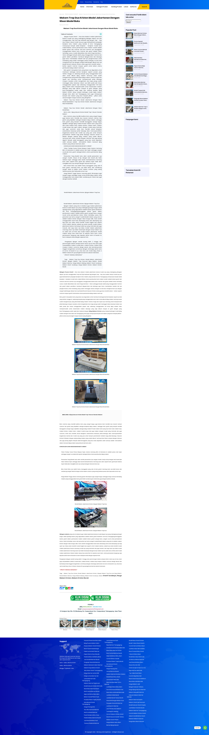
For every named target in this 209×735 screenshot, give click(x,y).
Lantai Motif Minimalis (112, 679)
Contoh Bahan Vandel (112, 658)
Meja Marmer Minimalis (135, 670)
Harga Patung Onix (89, 707)
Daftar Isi (133, 7)
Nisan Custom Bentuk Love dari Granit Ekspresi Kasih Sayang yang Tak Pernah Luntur (140, 50)
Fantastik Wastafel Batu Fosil (114, 689)
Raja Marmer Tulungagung (114, 645)
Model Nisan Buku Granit (113, 677)
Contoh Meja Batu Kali (135, 676)
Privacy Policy (88, 2)
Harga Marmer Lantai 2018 (91, 673)
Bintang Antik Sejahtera (104, 732)
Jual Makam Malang (112, 711)
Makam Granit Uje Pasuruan (137, 702)
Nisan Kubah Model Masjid (91, 648)
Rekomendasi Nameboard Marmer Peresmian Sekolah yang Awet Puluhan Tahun (140, 58)
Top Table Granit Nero (135, 673)
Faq (102, 2)
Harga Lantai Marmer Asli (91, 676)
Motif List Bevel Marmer (90, 712)
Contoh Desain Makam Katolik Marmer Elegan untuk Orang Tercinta (141, 75)
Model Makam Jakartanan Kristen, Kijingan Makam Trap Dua (82, 192)
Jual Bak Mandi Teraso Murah (114, 698)
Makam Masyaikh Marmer (136, 692)
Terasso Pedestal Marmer (91, 723)
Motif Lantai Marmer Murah (92, 691)
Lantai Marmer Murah (112, 671)
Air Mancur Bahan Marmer (136, 659)
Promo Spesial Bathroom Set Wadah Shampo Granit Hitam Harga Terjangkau (140, 42)
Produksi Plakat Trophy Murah (92, 699)
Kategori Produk (102, 7)
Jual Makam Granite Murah (136, 708)
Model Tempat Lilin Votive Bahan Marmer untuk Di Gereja (140, 91)
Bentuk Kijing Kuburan (112, 725)
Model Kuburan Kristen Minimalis (93, 686)
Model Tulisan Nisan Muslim (137, 643)
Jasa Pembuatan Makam (113, 709)
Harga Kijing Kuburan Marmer (137, 689)
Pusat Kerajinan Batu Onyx (91, 715)
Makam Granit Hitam (112, 719)
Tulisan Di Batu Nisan (135, 654)
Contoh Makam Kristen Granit (114, 714)
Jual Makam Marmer (112, 706)
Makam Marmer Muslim (135, 699)
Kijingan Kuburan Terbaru (136, 687)
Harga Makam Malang (78, 576)
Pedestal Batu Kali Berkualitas (92, 657)
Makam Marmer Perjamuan (92, 683)
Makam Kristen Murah (80, 578)
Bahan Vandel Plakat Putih (91, 697)
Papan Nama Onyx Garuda (92, 654)
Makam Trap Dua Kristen (70, 573)
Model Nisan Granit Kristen (136, 640)
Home (81, 2)
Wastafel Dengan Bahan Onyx (115, 700)
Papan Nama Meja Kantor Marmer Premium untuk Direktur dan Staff (141, 67)
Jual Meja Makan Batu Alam (114, 687)
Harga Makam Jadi (134, 684)
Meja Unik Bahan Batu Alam (92, 694)
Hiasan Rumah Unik (134, 665)
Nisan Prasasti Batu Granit (136, 651)
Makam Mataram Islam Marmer (93, 665)
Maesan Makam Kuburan (136, 718)
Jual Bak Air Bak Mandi (112, 695)
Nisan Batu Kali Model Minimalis (115, 692)
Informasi (89, 7)
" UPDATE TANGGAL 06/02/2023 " (73, 255)
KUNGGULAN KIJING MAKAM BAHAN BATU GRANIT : (78, 146)
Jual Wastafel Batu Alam (136, 662)
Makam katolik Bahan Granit (137, 716)
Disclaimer (96, 2)
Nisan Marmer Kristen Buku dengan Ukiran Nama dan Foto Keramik (140, 34)
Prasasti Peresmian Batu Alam (92, 640)
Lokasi (126, 7)
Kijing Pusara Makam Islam (91, 643)
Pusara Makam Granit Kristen (92, 646)
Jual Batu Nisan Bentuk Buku (137, 648)
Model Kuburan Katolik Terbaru (115, 717)
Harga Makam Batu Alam (113, 722)
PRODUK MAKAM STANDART (71, 14)
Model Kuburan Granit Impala (137, 705)
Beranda (62, 14)
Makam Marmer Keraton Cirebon (115, 674)
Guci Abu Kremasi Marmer (91, 709)
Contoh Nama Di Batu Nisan (137, 646)
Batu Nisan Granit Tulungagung (93, 670)
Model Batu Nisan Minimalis (136, 657)
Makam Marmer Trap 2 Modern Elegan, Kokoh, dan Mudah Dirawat (140, 107)
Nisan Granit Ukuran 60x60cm (137, 678)
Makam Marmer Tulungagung (137, 710)
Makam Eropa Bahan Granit (92, 668)
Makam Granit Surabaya (91, 576)
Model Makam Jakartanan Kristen (87, 573)
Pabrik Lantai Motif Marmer (91, 651)
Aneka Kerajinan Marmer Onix (137, 668)
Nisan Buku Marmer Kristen (91, 689)
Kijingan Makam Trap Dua (104, 573)
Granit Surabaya (107, 576)
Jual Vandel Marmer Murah (91, 659)
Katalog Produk (116, 7)
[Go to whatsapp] (205, 728)
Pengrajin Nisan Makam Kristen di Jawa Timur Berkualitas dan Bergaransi (141, 99)
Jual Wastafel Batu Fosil (91, 720)
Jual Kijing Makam (116, 573)
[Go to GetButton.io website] (205, 732)
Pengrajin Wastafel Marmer (92, 662)
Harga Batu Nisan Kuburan (136, 721)
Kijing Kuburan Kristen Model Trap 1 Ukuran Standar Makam (85, 414)
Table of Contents (67, 34)
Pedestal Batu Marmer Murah (92, 718)
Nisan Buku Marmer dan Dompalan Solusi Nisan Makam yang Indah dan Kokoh (140, 83)
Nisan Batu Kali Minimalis (136, 681)
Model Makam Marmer (66, 576)
